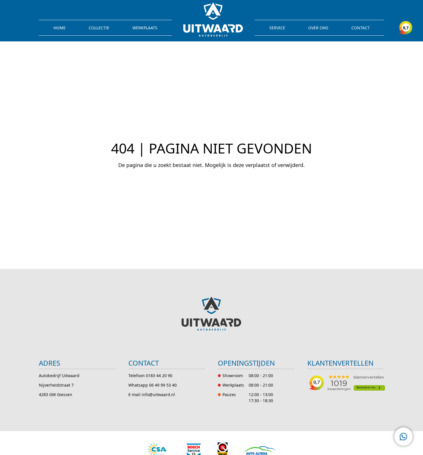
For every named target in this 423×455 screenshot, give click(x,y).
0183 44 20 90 (159, 375)
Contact (360, 27)
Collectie (99, 27)
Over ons (318, 27)
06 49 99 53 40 (163, 385)
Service (277, 27)
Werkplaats (144, 27)
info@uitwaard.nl (158, 394)
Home (60, 27)
